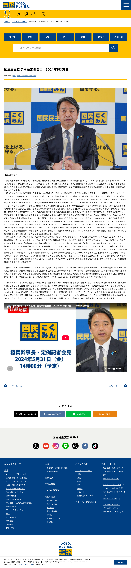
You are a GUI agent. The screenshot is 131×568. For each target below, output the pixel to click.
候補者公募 (50, 484)
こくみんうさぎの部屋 (86, 502)
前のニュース (15, 386)
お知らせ (118, 37)
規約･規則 (50, 508)
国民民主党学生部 (111, 499)
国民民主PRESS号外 (85, 496)
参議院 (64, 468)
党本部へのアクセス (54, 518)
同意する (120, 562)
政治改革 (9, 525)
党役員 (49, 515)
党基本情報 (50, 496)
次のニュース (115, 386)
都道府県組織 (52, 511)
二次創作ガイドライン (111, 505)
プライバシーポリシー (111, 508)
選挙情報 (49, 477)
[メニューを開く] (126, 5)
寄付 (105, 475)
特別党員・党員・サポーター (114, 468)
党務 (30, 37)
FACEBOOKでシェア (53, 414)
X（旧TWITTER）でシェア (27, 414)
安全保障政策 (11, 517)
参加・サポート (108, 464)
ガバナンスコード (53, 504)
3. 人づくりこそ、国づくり (16, 481)
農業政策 (9, 521)
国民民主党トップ (12, 464)
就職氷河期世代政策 (13, 499)
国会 (65, 37)
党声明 (101, 37)
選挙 (83, 37)
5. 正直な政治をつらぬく (15, 489)
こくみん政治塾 (52, 490)
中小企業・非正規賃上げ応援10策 (19, 503)
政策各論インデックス (14, 492)
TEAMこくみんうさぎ (113, 488)
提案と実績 (10, 528)
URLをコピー (106, 414)
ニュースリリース (83, 470)
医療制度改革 (11, 496)
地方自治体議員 (53, 472)
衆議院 (57, 468)
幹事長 (20, 76)
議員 (47, 464)
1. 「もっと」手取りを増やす (17, 474)
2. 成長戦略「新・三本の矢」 (17, 478)
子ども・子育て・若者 (14, 510)
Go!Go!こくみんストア (113, 485)
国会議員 (50, 468)
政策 (48, 37)
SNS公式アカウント (111, 479)
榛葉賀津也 (26, 76)
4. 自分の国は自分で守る (15, 485)
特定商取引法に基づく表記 (113, 512)
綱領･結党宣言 (52, 501)
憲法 (8, 514)
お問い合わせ (81, 464)
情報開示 (50, 522)
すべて (12, 37)
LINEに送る (80, 414)
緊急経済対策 (11, 507)
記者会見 (33, 76)
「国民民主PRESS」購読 (113, 472)
